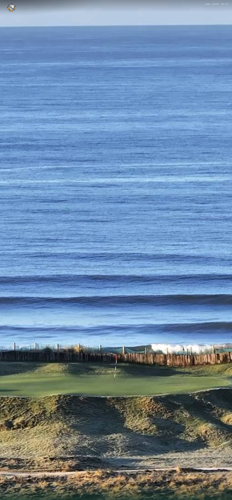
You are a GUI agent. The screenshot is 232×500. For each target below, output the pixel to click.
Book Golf (215, 4)
